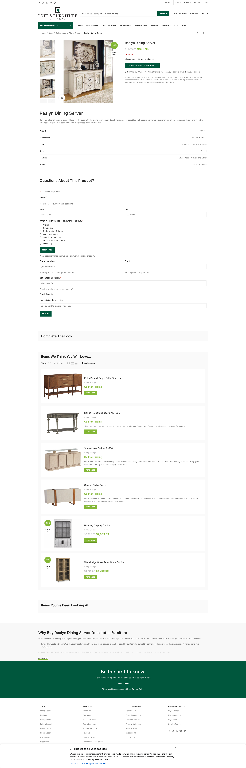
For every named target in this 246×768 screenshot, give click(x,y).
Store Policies (131, 728)
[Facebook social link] (39, 3)
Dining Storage (75, 33)
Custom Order (89, 737)
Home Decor (45, 733)
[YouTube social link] (51, 3)
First (42, 209)
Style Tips (172, 719)
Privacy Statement (133, 724)
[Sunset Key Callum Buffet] (63, 459)
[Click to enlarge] (62, 97)
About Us (87, 706)
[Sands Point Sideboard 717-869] (63, 423)
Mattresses (45, 737)
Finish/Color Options (51, 237)
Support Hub (131, 733)
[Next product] (203, 33)
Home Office (45, 728)
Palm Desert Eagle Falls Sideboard (103, 378)
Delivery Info (131, 711)
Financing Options (133, 715)
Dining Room (61, 33)
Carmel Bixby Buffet (95, 485)
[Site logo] (57, 13)
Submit (45, 314)
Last (126, 209)
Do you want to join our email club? (56, 306)
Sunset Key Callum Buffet (98, 448)
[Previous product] (197, 33)
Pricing (45, 225)
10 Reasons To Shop (91, 728)
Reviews (86, 733)
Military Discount (133, 719)
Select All (47, 250)
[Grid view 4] (76, 363)
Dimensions (47, 228)
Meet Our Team (89, 719)
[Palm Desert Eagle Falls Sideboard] (63, 386)
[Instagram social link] (47, 3)
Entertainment (46, 724)
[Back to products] (200, 33)
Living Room (45, 711)
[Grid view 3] (72, 363)
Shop (51, 33)
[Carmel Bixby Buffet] (63, 496)
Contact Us (130, 737)
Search (163, 13)
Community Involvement (93, 742)
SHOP (42, 706)
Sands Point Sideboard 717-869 (102, 412)
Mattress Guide (174, 715)
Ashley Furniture (172, 72)
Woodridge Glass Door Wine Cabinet (104, 562)
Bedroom (44, 715)
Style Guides (173, 711)
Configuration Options (52, 231)
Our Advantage (89, 724)
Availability (47, 243)
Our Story (87, 715)
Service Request (175, 724)
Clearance (44, 742)
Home (43, 33)
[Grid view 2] (68, 363)
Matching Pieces (50, 234)
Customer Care (133, 706)
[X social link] (43, 3)
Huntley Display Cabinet (97, 525)
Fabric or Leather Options (54, 240)
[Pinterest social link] (54, 3)
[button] (43, 101)
